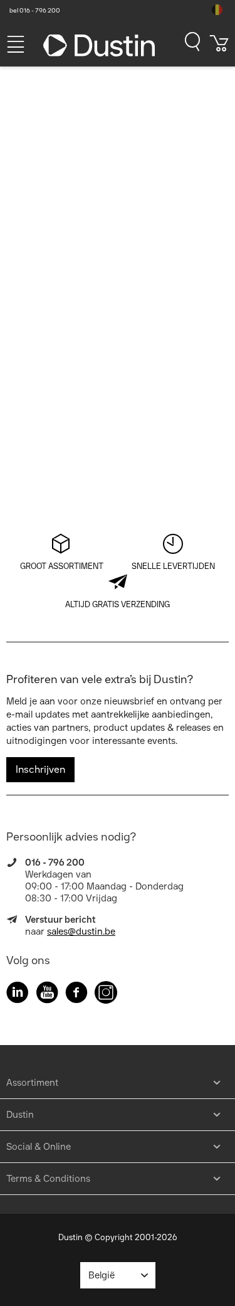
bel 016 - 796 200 (34, 10)
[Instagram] (106, 994)
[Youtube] (47, 994)
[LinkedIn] (17, 994)
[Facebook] (76, 994)
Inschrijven (40, 769)
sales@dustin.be (81, 931)
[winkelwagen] (219, 47)
